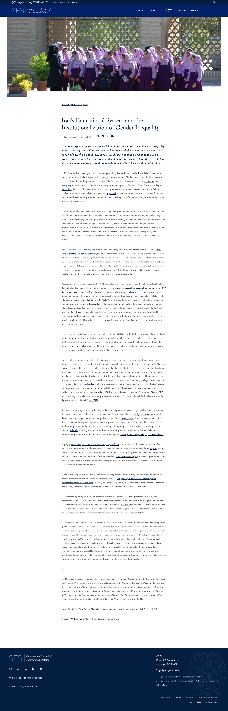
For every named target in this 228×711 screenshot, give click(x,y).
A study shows (127, 418)
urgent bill (111, 193)
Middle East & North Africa (83, 618)
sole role (74, 430)
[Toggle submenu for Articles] (159, 11)
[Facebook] (97, 136)
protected (96, 380)
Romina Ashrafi (132, 173)
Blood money (119, 257)
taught (64, 368)
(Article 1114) (157, 392)
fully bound (91, 287)
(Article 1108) (101, 392)
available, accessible (124, 287)
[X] (107, 136)
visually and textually (142, 414)
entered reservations (92, 303)
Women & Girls (113, 618)
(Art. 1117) (93, 400)
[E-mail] (112, 136)
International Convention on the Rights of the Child (84, 299)
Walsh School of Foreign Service (65, 2)
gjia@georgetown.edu (168, 670)
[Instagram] (25, 668)
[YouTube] (41, 668)
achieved (125, 504)
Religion (101, 618)
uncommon (149, 181)
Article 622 (137, 269)
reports (153, 448)
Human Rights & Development (75, 104)
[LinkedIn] (102, 136)
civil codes (89, 384)
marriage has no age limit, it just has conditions (141, 434)
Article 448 (116, 261)
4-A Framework (99, 538)
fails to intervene (84, 346)
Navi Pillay (66, 189)
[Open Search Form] (214, 2)
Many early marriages (126, 456)
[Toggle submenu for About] (145, 11)
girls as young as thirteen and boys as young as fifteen (94, 444)
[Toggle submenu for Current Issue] (173, 11)
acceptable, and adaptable (148, 287)
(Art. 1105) (102, 376)
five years (75, 338)
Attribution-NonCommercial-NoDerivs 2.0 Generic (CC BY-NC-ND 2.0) (124, 608)
